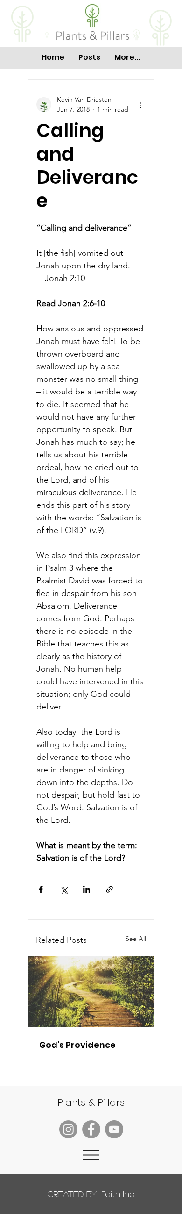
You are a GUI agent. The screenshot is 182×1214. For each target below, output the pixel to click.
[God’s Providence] (91, 991)
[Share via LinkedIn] (86, 889)
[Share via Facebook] (40, 889)
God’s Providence (77, 1045)
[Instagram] (68, 1129)
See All (136, 938)
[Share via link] (109, 889)
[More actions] (140, 104)
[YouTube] (114, 1129)
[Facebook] (91, 1129)
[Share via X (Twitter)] (63, 889)
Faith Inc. (91, 1194)
